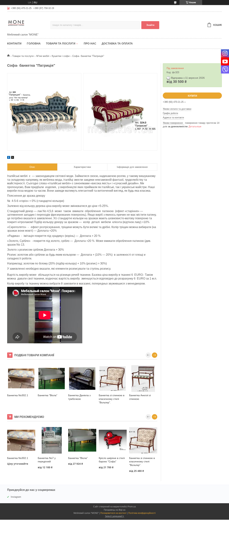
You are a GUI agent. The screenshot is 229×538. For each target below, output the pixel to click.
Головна (34, 43)
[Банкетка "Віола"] (52, 378)
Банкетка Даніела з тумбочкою (79, 397)
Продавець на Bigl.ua (114, 510)
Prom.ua (132, 506)
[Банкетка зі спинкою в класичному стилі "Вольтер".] (113, 378)
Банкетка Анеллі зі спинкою (140, 397)
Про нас (90, 43)
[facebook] (8, 158)
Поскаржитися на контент (113, 513)
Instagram (16, 497)
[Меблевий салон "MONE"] (28, 23)
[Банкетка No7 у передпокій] (52, 440)
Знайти (150, 25)
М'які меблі (42, 55)
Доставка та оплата (117, 43)
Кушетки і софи (61, 55)
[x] (12, 158)
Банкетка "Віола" (47, 395)
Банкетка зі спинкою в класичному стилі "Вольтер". (111, 399)
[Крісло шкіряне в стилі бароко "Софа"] (113, 440)
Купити (192, 95)
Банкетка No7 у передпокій (47, 460)
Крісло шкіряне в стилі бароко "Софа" (112, 460)
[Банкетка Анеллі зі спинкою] (143, 378)
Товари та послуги (60, 43)
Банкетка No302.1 (17, 395)
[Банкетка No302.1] (21, 378)
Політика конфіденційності (142, 513)
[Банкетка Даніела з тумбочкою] (82, 378)
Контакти (14, 43)
